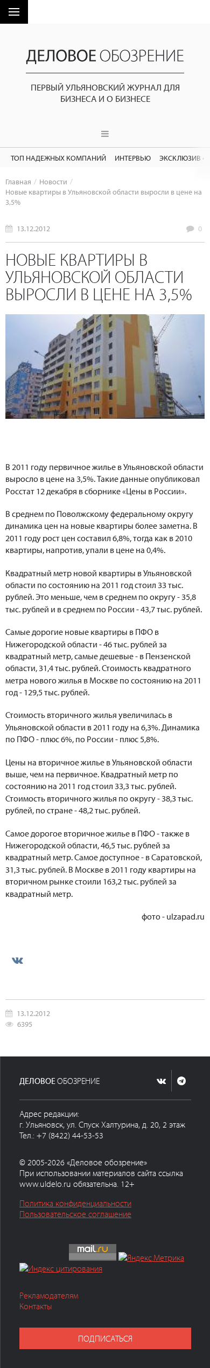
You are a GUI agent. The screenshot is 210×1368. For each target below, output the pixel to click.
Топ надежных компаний (58, 158)
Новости (53, 181)
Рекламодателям (48, 1295)
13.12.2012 (33, 228)
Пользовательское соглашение (75, 1213)
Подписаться (105, 1338)
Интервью (133, 158)
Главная (18, 181)
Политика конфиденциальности (75, 1203)
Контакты (35, 1306)
